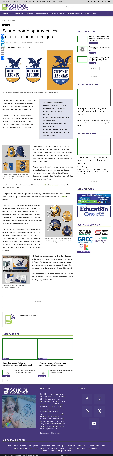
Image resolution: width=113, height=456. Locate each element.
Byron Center (13, 446)
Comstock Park (45, 446)
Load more (93, 68)
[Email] (2, 53)
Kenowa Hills (44, 448)
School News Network (14, 47)
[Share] (2, 58)
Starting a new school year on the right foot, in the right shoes (99, 49)
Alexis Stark (81, 117)
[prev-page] (3, 380)
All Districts (6, 376)
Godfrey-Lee (12, 20)
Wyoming (67, 451)
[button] (108, 13)
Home (4, 20)
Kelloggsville (33, 448)
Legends (63, 197)
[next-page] (7, 380)
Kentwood (70, 448)
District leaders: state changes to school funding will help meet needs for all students (99, 59)
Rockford (94, 448)
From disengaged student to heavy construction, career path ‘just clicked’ (17, 364)
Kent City (53, 448)
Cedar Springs (33, 446)
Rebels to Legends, (51, 185)
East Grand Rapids (59, 446)
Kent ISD (5, 358)
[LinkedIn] (2, 44)
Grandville (24, 448)
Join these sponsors (84, 251)
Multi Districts (43, 358)
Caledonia (23, 446)
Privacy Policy (63, 455)
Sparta (44, 451)
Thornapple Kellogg (56, 451)
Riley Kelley (81, 163)
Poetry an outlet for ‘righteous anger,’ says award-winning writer (92, 111)
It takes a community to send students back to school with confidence (53, 364)
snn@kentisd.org (54, 433)
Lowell (78, 448)
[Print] (2, 49)
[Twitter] (2, 40)
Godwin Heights (93, 446)
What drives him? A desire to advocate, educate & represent (92, 159)
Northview (86, 448)
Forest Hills (42, 376)
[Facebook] (2, 36)
